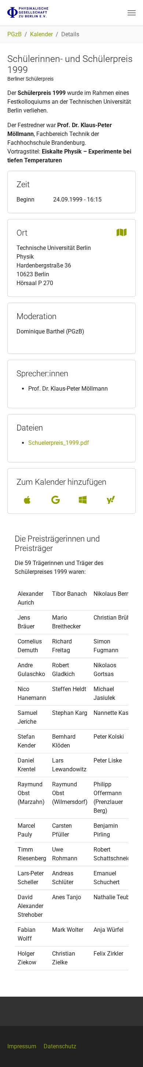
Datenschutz (60, 1046)
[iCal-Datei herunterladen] (27, 499)
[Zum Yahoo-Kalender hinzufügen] (110, 499)
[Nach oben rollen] (127, 1051)
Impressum (21, 1046)
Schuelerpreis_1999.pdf (58, 442)
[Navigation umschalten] (132, 13)
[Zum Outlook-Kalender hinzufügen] (83, 499)
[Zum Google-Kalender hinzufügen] (55, 499)
